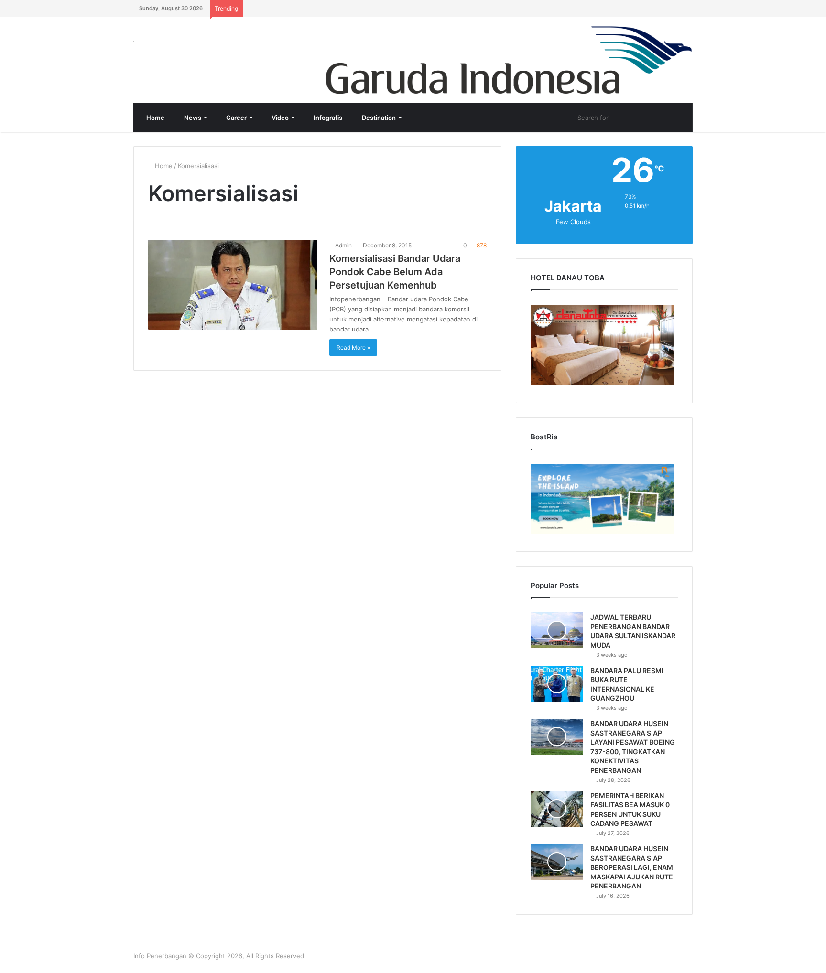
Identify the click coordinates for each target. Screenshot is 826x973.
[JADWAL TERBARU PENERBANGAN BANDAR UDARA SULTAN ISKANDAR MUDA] (557, 630)
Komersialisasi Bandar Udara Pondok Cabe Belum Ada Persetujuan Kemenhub (394, 272)
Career (236, 117)
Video (279, 117)
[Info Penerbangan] (205, 47)
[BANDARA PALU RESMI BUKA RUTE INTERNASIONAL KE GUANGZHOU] (557, 684)
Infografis (327, 117)
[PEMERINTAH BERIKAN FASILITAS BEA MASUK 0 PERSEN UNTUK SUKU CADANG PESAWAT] (557, 809)
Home (154, 117)
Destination (378, 117)
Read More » (353, 347)
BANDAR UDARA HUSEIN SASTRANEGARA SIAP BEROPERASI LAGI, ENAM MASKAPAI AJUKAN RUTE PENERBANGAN (631, 867)
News (192, 117)
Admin (343, 245)
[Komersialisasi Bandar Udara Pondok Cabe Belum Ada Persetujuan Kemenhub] (232, 285)
